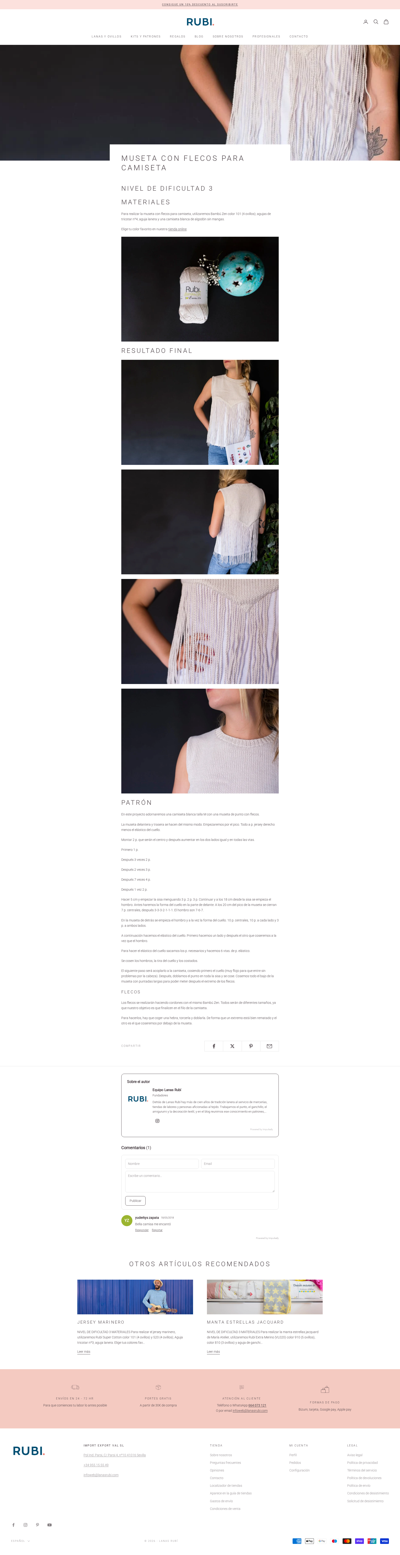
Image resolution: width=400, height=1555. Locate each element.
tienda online (177, 229)
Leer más (83, 1351)
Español (18, 1541)
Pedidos (295, 1463)
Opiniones (217, 1470)
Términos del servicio (362, 1470)
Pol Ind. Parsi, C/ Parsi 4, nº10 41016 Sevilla (115, 1455)
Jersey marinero (101, 1322)
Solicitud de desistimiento (365, 1501)
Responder (142, 1230)
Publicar (135, 1201)
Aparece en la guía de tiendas (231, 1493)
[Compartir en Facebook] (214, 1046)
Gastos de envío (221, 1501)
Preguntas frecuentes (225, 1463)
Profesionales (266, 36)
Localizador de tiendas (226, 1485)
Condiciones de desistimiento (368, 1493)
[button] (200, 5)
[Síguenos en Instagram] (25, 1525)
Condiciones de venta (225, 1509)
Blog (199, 36)
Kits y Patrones (146, 36)
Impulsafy (268, 1129)
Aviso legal (354, 1455)
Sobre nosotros (228, 36)
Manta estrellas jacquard (245, 1322)
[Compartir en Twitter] (232, 1046)
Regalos (177, 36)
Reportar (157, 1230)
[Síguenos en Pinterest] (37, 1525)
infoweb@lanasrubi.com (250, 1410)
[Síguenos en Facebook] (13, 1525)
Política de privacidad (362, 1463)
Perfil (293, 1455)
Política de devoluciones (364, 1478)
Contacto (299, 36)
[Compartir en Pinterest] (251, 1046)
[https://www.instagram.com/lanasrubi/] (157, 1121)
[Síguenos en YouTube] (49, 1525)
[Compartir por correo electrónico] (269, 1046)
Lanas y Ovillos (106, 36)
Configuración (299, 1470)
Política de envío (358, 1485)
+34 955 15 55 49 (96, 1465)
